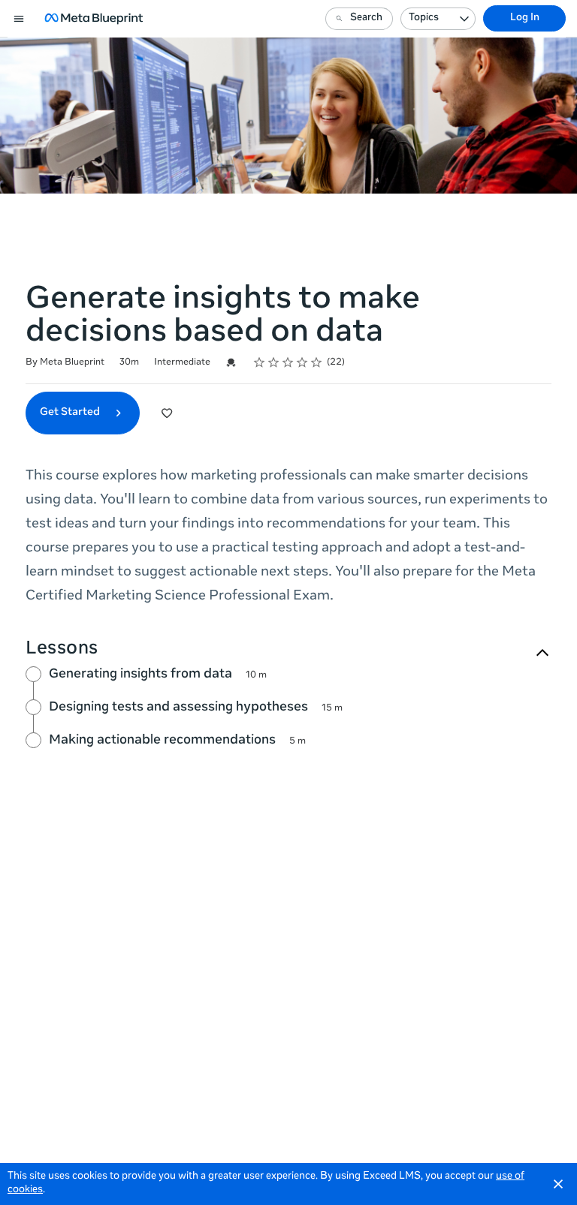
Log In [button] (524, 18)
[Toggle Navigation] (20, 19)
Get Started (71, 412)
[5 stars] (317, 362)
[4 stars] (302, 362)
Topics (424, 18)
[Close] (558, 1184)
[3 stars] (288, 362)
